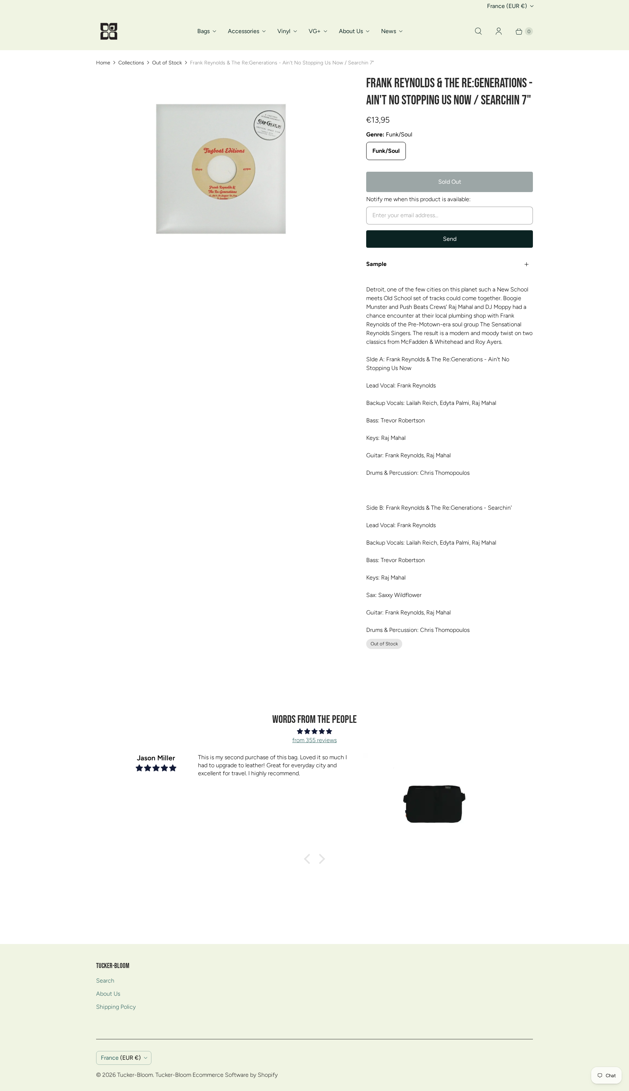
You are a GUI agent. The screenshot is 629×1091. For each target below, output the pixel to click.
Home (103, 63)
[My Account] (498, 31)
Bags (203, 31)
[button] (309, 859)
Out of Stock (167, 63)
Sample (376, 263)
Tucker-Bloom (135, 1074)
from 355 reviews (314, 740)
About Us (351, 31)
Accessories (243, 31)
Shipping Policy (116, 1006)
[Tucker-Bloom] (109, 31)
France (507, 6)
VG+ (315, 31)
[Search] (478, 31)
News (388, 31)
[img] (314, 731)
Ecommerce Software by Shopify (235, 1074)
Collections (131, 63)
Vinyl (283, 31)
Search (105, 980)
